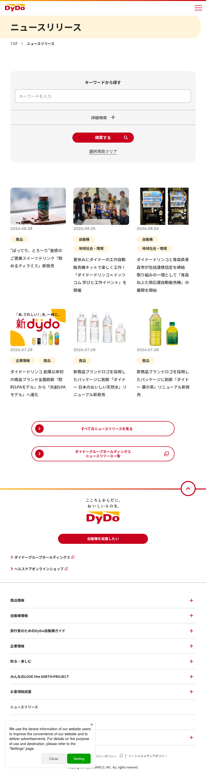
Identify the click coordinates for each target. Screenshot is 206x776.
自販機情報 (19, 615)
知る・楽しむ (20, 661)
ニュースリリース (24, 706)
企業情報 (17, 645)
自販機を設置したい (103, 538)
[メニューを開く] (198, 8)
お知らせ (17, 722)
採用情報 (17, 737)
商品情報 (17, 600)
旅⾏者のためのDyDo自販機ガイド (37, 630)
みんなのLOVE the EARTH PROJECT (39, 676)
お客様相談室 (20, 691)
